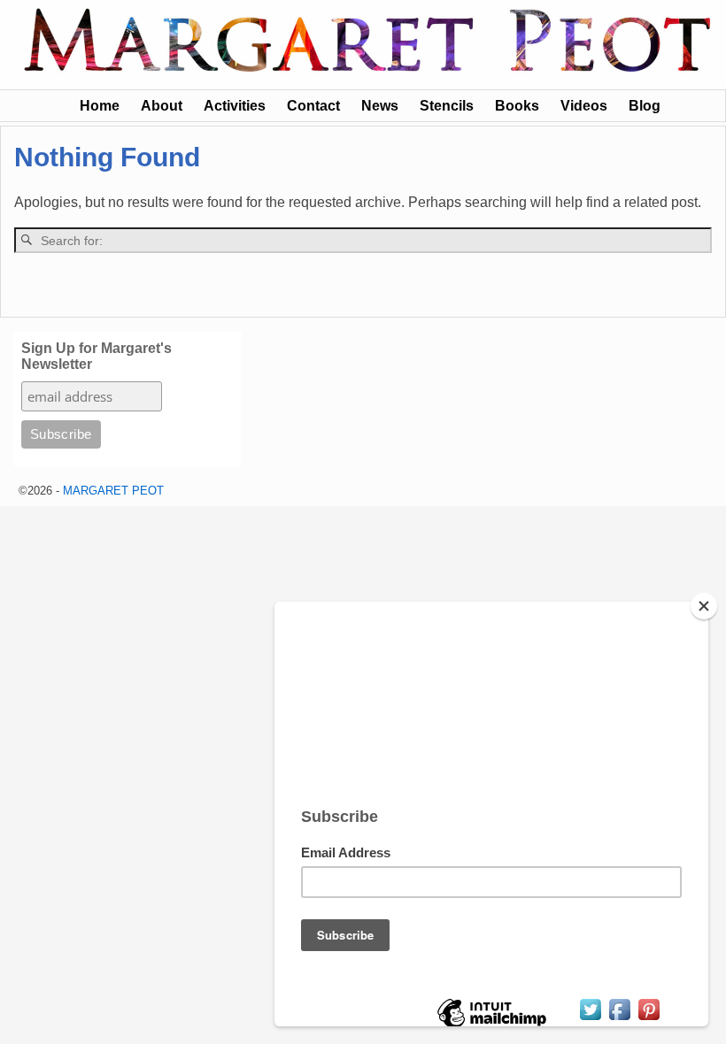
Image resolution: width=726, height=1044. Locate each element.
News (379, 105)
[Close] (704, 606)
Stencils (447, 105)
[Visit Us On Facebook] (619, 1018)
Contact (313, 105)
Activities (235, 105)
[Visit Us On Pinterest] (648, 1018)
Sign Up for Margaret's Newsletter (96, 356)
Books (517, 105)
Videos (583, 105)
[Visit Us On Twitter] (590, 1018)
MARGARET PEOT (113, 490)
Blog (644, 105)
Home (100, 105)
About (161, 105)
